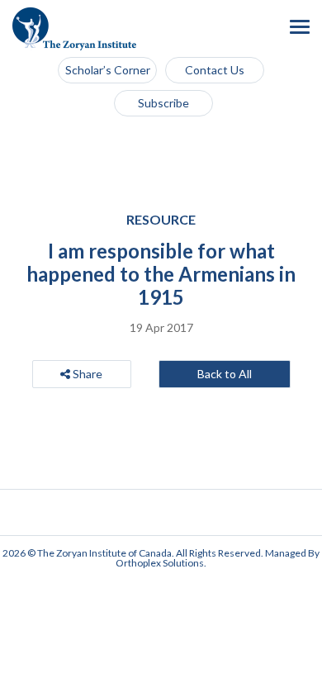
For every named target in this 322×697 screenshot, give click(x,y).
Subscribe (163, 103)
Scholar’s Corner (107, 70)
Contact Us (214, 70)
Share (86, 374)
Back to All (224, 374)
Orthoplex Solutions (160, 563)
